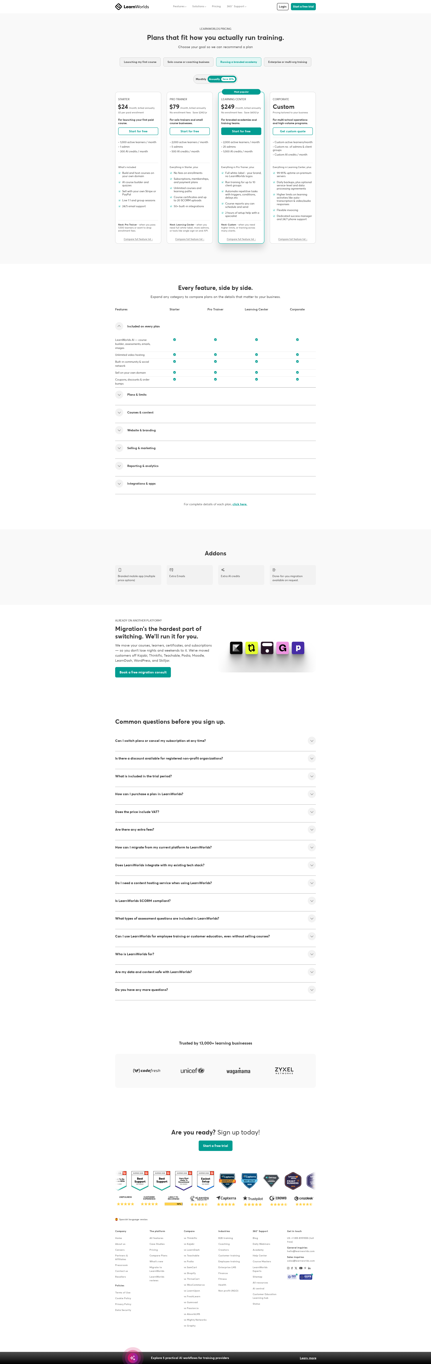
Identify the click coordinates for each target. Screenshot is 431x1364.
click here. (240, 504)
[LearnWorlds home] (132, 6)
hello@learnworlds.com (300, 1251)
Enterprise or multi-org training (287, 62)
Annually (221, 79)
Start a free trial (303, 6)
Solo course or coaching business (188, 62)
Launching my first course (140, 62)
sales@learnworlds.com (301, 1261)
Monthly (201, 79)
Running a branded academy (238, 62)
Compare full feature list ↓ (138, 239)
